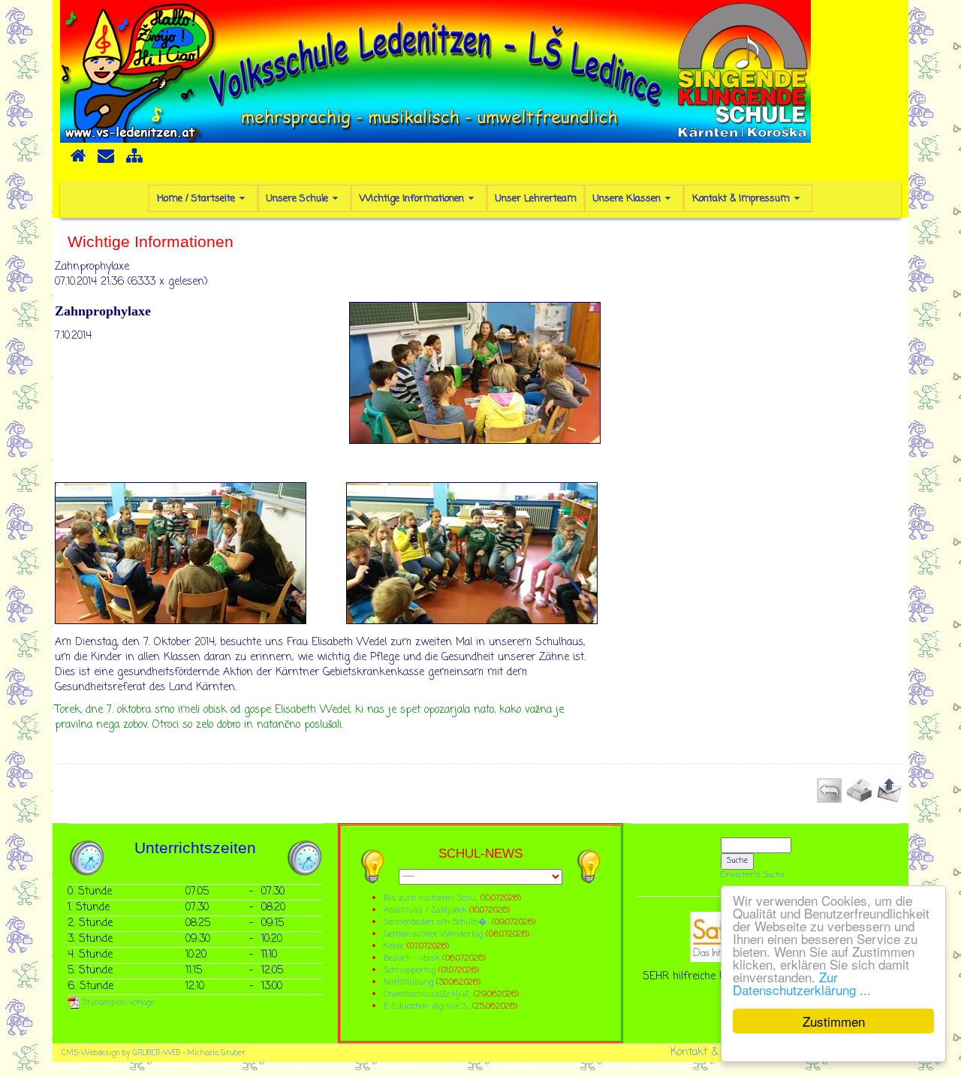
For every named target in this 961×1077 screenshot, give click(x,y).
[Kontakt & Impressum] (105, 160)
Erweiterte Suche (753, 875)
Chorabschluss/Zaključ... (427, 994)
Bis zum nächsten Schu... (430, 897)
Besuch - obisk (411, 958)
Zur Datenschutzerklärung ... (802, 983)
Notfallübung (408, 982)
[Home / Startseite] (78, 160)
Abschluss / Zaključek (425, 910)
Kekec (395, 946)
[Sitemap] (134, 160)
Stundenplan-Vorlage (117, 1003)
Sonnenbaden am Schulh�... (436, 922)
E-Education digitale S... (426, 1006)
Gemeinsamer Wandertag (435, 934)
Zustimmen (834, 1021)
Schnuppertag (409, 970)
